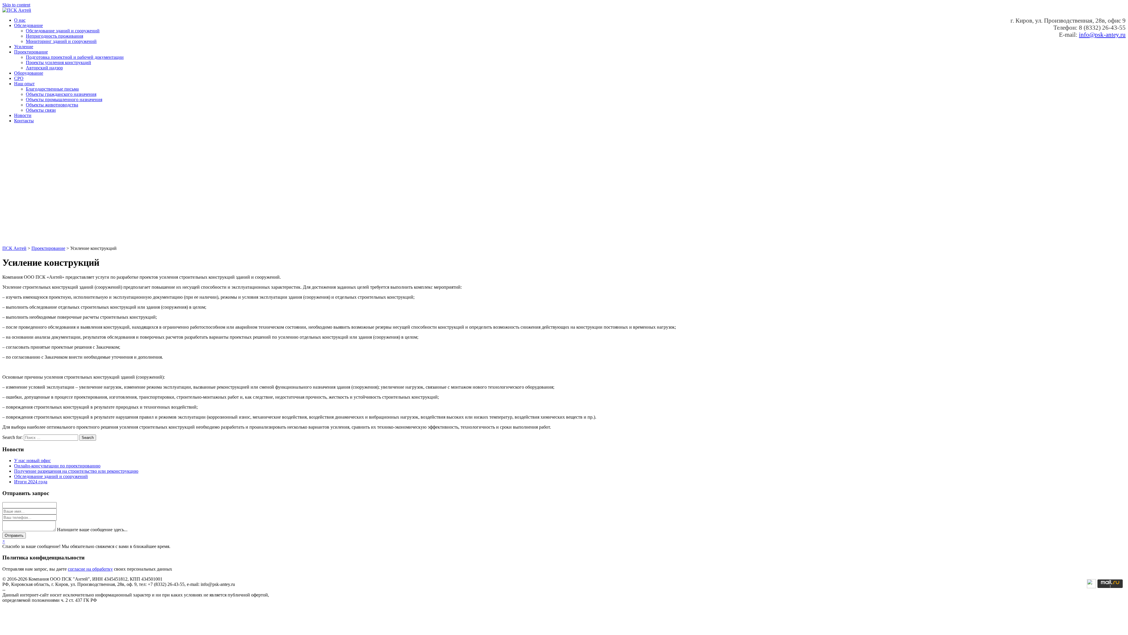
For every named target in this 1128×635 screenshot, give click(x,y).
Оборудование (28, 73)
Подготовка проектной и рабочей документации (75, 57)
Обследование (28, 25)
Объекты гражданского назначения (61, 94)
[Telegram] (1091, 586)
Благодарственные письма (52, 88)
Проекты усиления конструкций (58, 62)
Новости (22, 115)
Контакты (24, 120)
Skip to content (16, 4)
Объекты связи (41, 110)
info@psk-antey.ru (1102, 34)
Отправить (14, 535)
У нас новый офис (32, 460)
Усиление (23, 46)
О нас (20, 20)
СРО (19, 78)
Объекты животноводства (52, 104)
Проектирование (31, 51)
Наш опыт (24, 83)
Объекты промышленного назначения (64, 99)
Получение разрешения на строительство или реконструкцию (76, 471)
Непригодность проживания (54, 36)
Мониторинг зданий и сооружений (61, 41)
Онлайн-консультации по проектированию (57, 465)
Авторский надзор (44, 67)
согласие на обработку (90, 569)
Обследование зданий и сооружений (63, 30)
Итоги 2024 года (30, 481)
